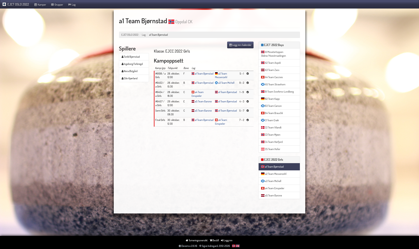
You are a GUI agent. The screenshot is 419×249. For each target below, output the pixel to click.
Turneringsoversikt (198, 240)
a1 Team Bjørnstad (204, 73)
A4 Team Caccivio (273, 77)
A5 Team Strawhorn (274, 84)
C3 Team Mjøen (272, 134)
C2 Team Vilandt (273, 127)
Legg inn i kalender (241, 45)
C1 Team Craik (271, 120)
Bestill (215, 240)
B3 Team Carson (273, 105)
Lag (73, 4)
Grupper (58, 4)
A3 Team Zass (271, 70)
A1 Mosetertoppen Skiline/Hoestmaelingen (273, 53)
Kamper (41, 4)
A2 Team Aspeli (272, 62)
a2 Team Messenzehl (275, 173)
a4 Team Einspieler (274, 188)
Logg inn (227, 240)
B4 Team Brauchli (273, 113)
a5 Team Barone (203, 101)
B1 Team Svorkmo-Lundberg (279, 91)
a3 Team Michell (226, 82)
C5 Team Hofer (272, 149)
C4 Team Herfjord (273, 142)
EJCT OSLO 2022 (18, 4)
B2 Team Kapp (272, 98)
